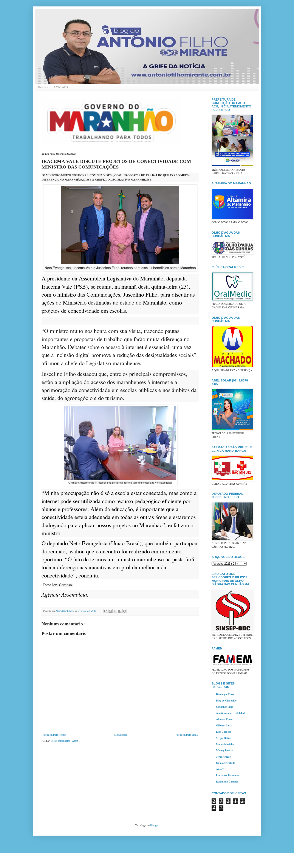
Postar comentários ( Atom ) (65, 740)
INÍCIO (43, 87)
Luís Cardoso (223, 731)
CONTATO (61, 87)
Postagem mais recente (54, 734)
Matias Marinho (225, 744)
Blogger (154, 825)
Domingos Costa (225, 694)
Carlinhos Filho (224, 706)
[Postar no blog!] (110, 611)
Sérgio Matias (223, 738)
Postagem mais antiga (187, 734)
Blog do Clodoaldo (226, 700)
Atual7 (220, 769)
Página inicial (120, 734)
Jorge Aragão (223, 756)
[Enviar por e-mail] (106, 611)
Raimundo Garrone (227, 781)
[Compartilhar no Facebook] (120, 611)
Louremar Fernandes (228, 775)
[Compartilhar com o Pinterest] (124, 611)
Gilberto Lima (224, 725)
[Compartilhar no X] (115, 611)
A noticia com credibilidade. (231, 713)
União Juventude (225, 762)
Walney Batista (224, 750)
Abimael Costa (224, 719)
